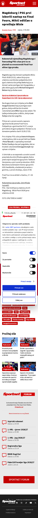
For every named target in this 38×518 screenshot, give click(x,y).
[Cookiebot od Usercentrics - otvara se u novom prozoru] (27, 216)
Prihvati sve (19, 288)
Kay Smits (30, 319)
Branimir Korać (7, 30)
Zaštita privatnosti (28, 510)
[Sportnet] (17, 3)
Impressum (28, 513)
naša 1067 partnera (13, 227)
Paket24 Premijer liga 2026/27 (21, 462)
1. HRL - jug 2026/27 (16, 437)
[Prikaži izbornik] (34, 4)
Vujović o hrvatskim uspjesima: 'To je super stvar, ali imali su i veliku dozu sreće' (28, 376)
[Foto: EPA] (19, 44)
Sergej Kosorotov (10, 323)
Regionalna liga (15, 446)
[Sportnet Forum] (19, 395)
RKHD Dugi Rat (14, 454)
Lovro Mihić (7, 312)
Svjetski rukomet (15, 421)
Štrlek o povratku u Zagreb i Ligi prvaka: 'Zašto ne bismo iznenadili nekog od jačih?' (27, 353)
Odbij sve (19, 300)
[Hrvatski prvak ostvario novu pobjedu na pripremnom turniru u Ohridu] (10, 342)
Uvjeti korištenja (10, 510)
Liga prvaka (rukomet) (11, 308)
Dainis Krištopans (9, 316)
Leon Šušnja (23, 316)
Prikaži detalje (26, 281)
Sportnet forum (19, 480)
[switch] (33, 259)
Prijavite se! (19, 407)
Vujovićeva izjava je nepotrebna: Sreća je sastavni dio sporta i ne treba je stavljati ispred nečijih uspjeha (9, 377)
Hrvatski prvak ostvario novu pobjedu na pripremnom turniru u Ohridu (10, 351)
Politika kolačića (10, 513)
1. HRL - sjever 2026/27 (18, 429)
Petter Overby (18, 319)
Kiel (16, 312)
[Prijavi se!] (3, 4)
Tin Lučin (6, 319)
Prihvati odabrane (19, 294)
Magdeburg (25, 312)
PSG (24, 308)
